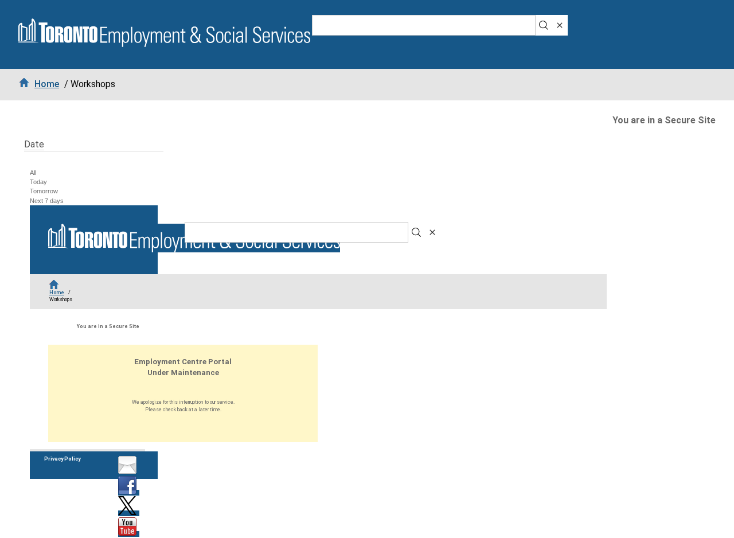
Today (38, 181)
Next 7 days (47, 200)
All (33, 172)
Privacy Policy (62, 459)
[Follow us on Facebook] (128, 493)
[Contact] (128, 472)
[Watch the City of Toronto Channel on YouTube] (128, 534)
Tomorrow (44, 191)
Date (34, 144)
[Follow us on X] (128, 513)
